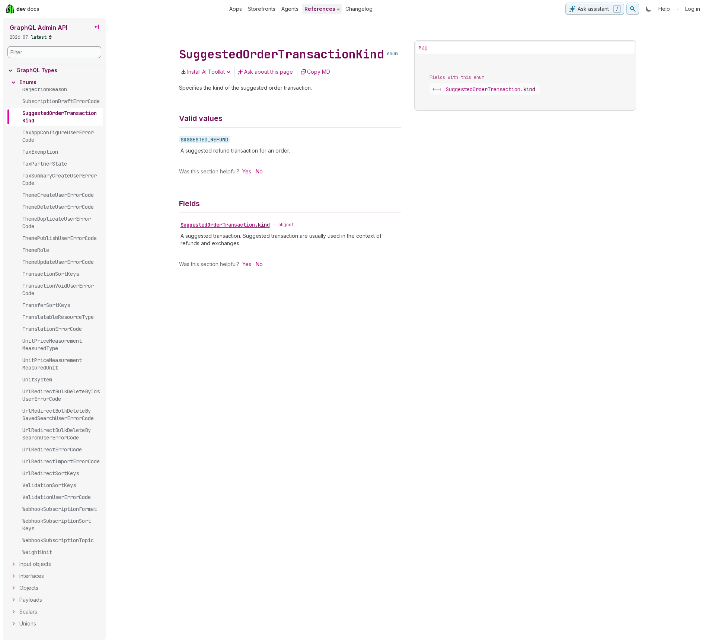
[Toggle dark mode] (648, 9)
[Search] (632, 9)
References (319, 9)
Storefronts (261, 9)
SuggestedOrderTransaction (225, 224)
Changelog (359, 9)
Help (664, 9)
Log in (692, 9)
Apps (235, 9)
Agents (289, 9)
